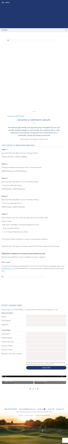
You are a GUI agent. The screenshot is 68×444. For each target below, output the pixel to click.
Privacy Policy (29, 415)
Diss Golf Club (34, 2)
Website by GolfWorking (42, 415)
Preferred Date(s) (7, 338)
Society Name (6, 334)
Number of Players (7, 346)
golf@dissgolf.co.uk (7, 268)
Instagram (59, 409)
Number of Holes (7, 349)
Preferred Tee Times (8, 342)
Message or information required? (12, 353)
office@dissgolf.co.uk (29, 409)
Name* (4, 316)
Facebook (41, 409)
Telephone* (5, 324)
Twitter (50, 409)
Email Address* (6, 320)
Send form (46, 368)
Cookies (20, 415)
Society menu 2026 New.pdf (15, 116)
